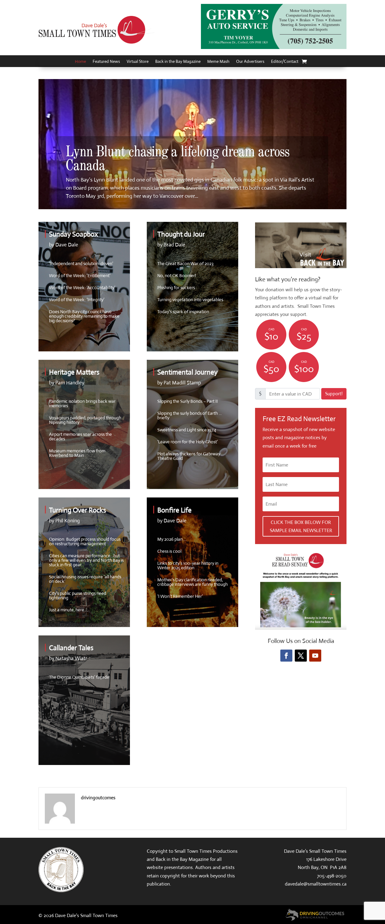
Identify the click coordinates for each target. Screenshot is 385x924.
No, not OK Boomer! (176, 275)
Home (80, 61)
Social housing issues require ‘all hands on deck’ (85, 579)
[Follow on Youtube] (315, 656)
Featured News (106, 61)
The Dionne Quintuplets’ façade (79, 677)
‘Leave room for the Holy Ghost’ (187, 442)
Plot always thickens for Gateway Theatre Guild (188, 456)
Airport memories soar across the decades (80, 436)
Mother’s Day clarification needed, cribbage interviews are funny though (192, 582)
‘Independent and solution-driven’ (81, 263)
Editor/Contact (284, 61)
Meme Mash (218, 61)
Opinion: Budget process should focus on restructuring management (85, 541)
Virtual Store (138, 61)
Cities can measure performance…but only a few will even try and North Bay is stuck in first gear (86, 560)
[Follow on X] (301, 656)
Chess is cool (169, 551)
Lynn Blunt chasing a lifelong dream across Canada (178, 159)
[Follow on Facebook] (286, 656)
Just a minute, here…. (68, 610)
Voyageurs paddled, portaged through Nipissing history (85, 420)
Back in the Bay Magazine (178, 61)
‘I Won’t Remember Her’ (180, 596)
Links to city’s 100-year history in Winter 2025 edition (187, 565)
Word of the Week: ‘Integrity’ (76, 299)
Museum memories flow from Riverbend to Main (77, 453)
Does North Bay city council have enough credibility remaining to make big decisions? (84, 316)
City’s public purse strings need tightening (77, 595)
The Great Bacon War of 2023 (185, 263)
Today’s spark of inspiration (183, 311)
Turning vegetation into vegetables (190, 299)
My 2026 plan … (171, 539)
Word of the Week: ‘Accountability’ (82, 287)
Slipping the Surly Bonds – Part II (187, 401)
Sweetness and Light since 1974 (186, 430)
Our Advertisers (250, 61)
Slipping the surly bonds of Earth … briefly (189, 415)
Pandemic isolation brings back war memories (82, 403)
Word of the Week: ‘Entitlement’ (79, 275)
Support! (334, 393)
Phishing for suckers (176, 287)
